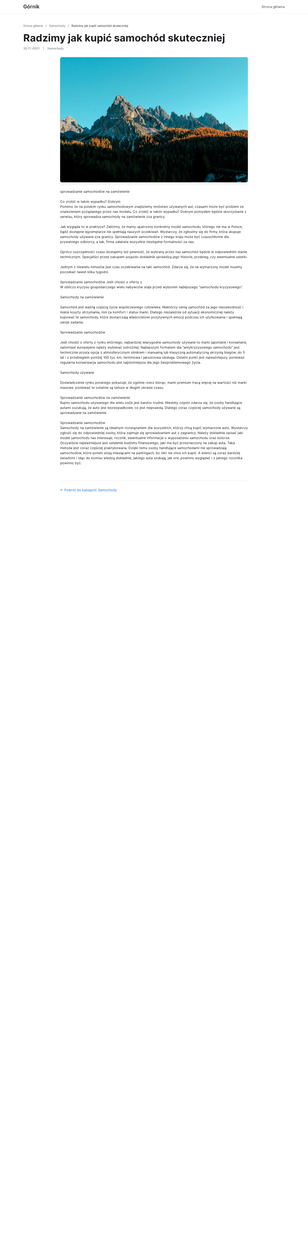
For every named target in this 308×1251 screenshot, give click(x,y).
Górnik (31, 7)
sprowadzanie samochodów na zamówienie (94, 191)
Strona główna (273, 7)
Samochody (57, 25)
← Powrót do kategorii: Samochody (88, 490)
